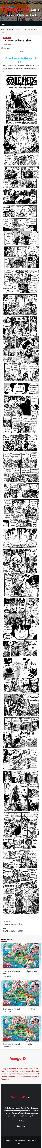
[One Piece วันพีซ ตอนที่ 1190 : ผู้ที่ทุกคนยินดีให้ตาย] (21, 956)
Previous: (13, 923)
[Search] (39, 23)
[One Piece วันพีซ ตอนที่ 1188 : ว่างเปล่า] (21, 1029)
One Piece (7, 37)
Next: (13, 930)
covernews (30, 1140)
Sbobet (21, 1121)
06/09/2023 (7, 44)
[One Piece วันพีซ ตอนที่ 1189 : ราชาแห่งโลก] (21, 993)
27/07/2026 (7, 1011)
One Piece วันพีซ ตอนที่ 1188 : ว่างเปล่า (17, 1044)
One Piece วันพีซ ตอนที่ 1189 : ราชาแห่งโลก (19, 1009)
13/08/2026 (7, 976)
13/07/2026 (7, 1047)
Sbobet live (21, 1126)
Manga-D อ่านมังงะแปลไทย (21, 15)
